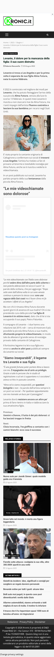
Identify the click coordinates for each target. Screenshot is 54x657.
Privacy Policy (26, 621)
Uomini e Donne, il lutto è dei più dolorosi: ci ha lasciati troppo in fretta (26, 415)
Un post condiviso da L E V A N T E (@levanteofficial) (27, 270)
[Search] (47, 34)
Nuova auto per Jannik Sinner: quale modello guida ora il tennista (27, 458)
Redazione (12, 621)
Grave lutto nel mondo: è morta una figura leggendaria (27, 501)
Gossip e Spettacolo (10, 53)
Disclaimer (40, 621)
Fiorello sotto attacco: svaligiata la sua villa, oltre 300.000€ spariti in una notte (27, 544)
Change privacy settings (11, 654)
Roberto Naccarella (12, 66)
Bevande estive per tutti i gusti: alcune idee (23, 589)
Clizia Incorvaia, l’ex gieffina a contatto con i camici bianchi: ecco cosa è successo (26, 426)
